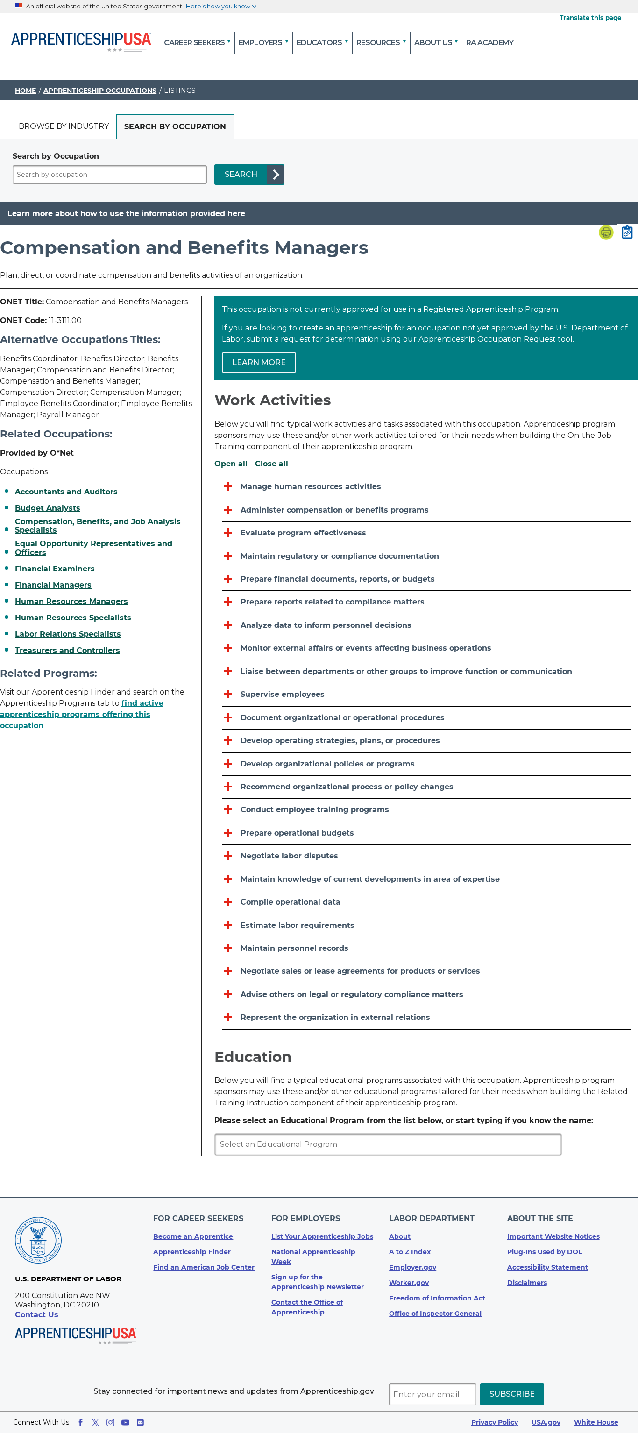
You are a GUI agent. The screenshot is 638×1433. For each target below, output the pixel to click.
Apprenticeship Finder (192, 1252)
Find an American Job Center (204, 1267)
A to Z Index (410, 1252)
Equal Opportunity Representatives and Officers (93, 548)
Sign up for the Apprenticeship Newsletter (317, 1282)
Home (25, 90)
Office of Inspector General (435, 1313)
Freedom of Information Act (437, 1298)
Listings (180, 90)
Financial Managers (53, 585)
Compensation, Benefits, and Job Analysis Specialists (98, 526)
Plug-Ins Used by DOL (544, 1252)
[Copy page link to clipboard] (627, 233)
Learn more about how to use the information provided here (126, 214)
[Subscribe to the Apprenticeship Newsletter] (140, 1422)
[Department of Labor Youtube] (125, 1422)
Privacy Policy (494, 1422)
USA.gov (546, 1422)
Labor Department (432, 1218)
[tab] (63, 126)
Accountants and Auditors (66, 492)
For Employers (305, 1218)
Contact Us (36, 1314)
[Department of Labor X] (95, 1422)
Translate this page (590, 17)
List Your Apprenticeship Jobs (322, 1236)
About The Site (540, 1218)
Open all (231, 464)
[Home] (81, 43)
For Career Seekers (198, 1218)
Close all (271, 464)
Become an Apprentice (193, 1236)
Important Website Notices (553, 1236)
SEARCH (241, 174)
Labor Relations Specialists (68, 634)
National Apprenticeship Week (313, 1257)
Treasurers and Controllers (67, 650)
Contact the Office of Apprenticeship (307, 1307)
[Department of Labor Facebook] (81, 1422)
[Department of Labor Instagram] (110, 1422)
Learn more (259, 362)
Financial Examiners (55, 569)
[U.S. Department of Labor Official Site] (38, 1242)
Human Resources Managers (71, 601)
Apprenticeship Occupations (99, 90)
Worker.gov (409, 1282)
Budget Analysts (47, 508)
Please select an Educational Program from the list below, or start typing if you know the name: (403, 1120)
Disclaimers (527, 1282)
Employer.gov (412, 1267)
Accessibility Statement (547, 1267)
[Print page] (606, 233)
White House (596, 1422)
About (400, 1236)
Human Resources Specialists (73, 618)
